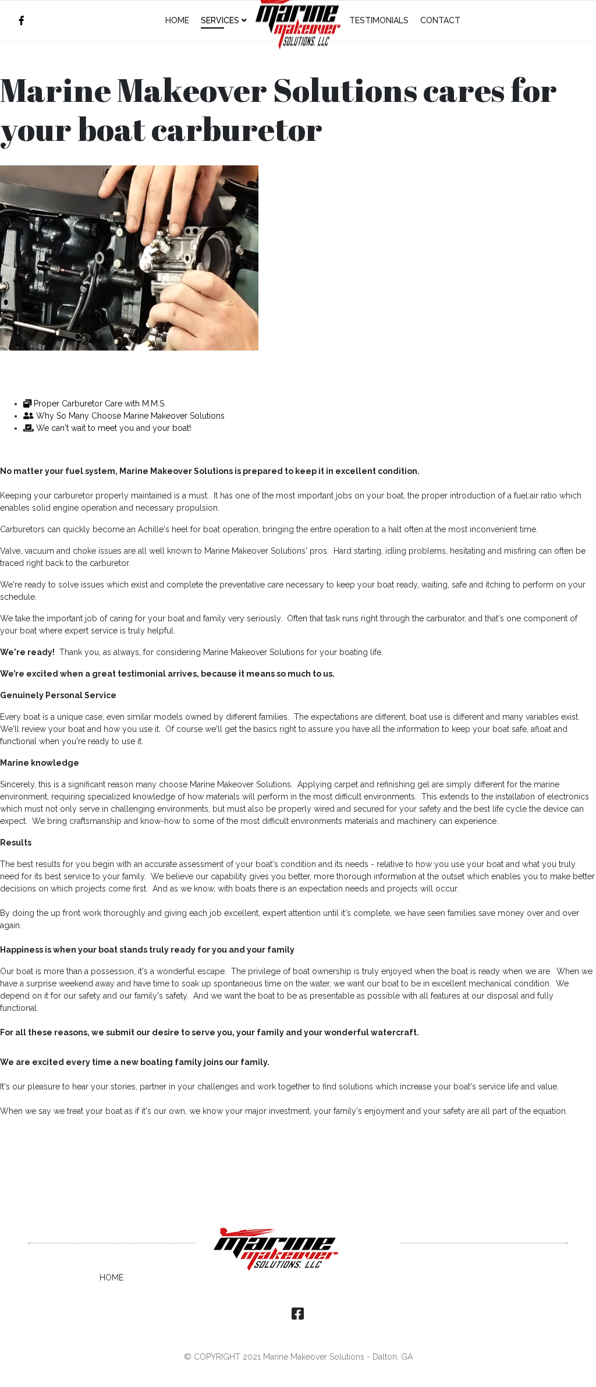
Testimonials (379, 20)
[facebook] (21, 20)
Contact (440, 20)
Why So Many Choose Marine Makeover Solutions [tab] (129, 415)
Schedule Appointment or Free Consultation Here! (146, 373)
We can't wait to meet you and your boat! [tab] (112, 428)
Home (177, 20)
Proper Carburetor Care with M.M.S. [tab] (98, 403)
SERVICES (220, 20)
